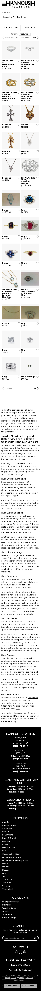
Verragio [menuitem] (6, 886)
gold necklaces (29, 637)
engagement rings (24, 487)
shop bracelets (18, 582)
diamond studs (15, 669)
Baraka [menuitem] (5, 831)
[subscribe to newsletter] (35, 938)
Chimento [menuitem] (6, 841)
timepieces (33, 697)
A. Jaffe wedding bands (18, 545)
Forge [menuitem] (5, 851)
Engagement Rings (10, 901)
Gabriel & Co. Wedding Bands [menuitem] (15, 860)
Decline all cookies (12, 985)
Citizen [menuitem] (5, 844)
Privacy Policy (28, 960)
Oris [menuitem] (4, 873)
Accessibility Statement (20, 970)
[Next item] (17, 50)
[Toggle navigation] (4, 4)
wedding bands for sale (20, 532)
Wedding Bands (9, 908)
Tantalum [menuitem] (6, 882)
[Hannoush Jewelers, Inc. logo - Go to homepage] (20, 4)
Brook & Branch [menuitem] (9, 838)
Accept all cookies (29, 985)
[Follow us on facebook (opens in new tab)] (17, 952)
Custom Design (9, 917)
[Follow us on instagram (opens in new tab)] (23, 952)
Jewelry (5, 911)
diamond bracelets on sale (18, 594)
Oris (18, 708)
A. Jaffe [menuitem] (5, 822)
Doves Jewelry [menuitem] (8, 847)
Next (34, 38)
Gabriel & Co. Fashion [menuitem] (11, 857)
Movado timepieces (23, 716)
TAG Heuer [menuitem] (7, 879)
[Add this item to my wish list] (18, 60)
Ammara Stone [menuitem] (9, 825)
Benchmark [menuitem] (7, 835)
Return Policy (12, 960)
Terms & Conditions (20, 965)
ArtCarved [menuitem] (7, 828)
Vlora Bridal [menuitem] (7, 889)
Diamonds (6, 905)
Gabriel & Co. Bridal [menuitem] (10, 854)
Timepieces (7, 914)
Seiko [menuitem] (4, 876)
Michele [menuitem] (5, 863)
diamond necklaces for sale (18, 621)
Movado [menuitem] (5, 866)
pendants (34, 648)
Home (7, 12)
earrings (17, 658)
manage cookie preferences (23, 979)
